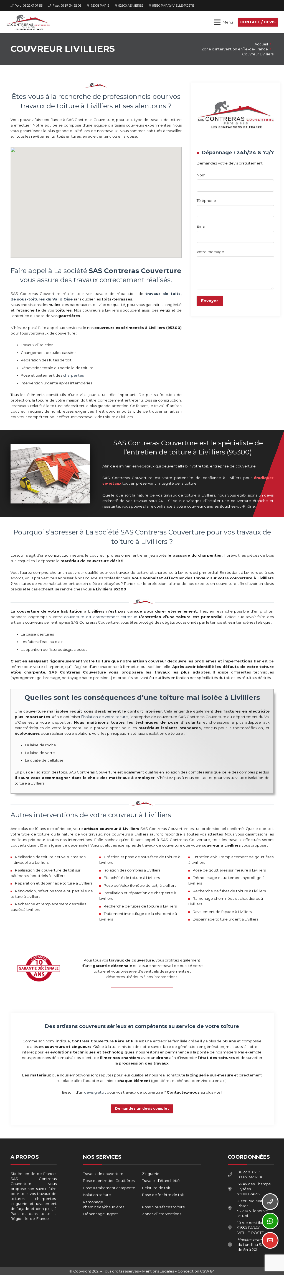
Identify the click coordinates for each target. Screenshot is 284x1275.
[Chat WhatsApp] (270, 1221)
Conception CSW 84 (196, 1271)
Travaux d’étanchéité (161, 1180)
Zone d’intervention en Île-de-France (234, 49)
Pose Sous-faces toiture (163, 1207)
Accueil (261, 44)
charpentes (73, 375)
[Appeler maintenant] (270, 1201)
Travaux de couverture (103, 1173)
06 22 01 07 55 (249, 1172)
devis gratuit (95, 1092)
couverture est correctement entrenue (100, 617)
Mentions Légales (158, 1271)
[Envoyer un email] (270, 1240)
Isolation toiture (97, 1194)
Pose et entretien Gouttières (109, 1180)
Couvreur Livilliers (257, 54)
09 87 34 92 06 (250, 1177)
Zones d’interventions (161, 1214)
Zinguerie (150, 1173)
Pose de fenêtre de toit (163, 1194)
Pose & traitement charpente (109, 1188)
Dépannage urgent (100, 1214)
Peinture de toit (156, 1188)
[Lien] (28, 22)
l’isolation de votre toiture (104, 716)
